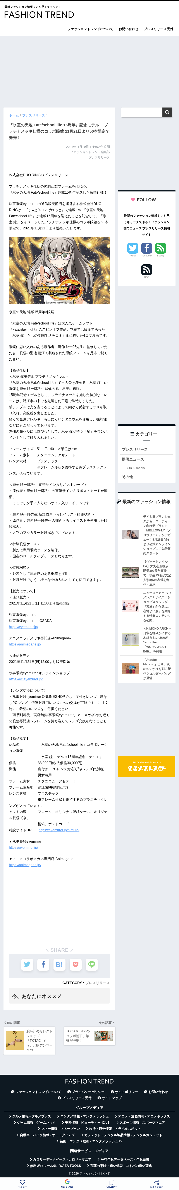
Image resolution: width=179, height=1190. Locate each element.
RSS (146, 277)
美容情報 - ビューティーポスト (87, 1122)
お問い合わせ (128, 29)
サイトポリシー (126, 1092)
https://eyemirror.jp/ (23, 627)
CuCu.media (136, 468)
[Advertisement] (89, 69)
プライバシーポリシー (88, 1092)
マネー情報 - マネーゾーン (60, 1128)
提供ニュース (133, 459)
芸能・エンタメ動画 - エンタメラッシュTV (91, 1141)
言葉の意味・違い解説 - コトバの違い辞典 (121, 1166)
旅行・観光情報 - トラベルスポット (115, 1128)
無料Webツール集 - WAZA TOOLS (55, 1166)
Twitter (132, 255)
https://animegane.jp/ (25, 644)
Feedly (160, 255)
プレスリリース (97, 983)
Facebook (146, 255)
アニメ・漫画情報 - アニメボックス (144, 1116)
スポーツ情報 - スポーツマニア (142, 1122)
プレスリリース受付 (158, 29)
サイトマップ (112, 1098)
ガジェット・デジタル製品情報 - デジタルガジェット (123, 1135)
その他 (127, 477)
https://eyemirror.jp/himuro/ (59, 830)
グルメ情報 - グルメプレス (31, 1116)
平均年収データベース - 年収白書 (125, 1159)
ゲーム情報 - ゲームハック (36, 1122)
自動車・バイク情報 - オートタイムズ (47, 1135)
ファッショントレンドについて (90, 29)
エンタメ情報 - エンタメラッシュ (84, 1116)
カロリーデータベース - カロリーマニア (62, 1159)
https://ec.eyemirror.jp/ (26, 679)
